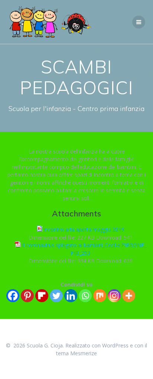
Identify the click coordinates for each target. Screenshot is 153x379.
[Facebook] (12, 295)
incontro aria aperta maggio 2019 (84, 229)
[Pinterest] (27, 295)
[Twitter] (56, 295)
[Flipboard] (41, 295)
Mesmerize (83, 353)
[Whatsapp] (85, 295)
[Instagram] (114, 295)
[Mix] (99, 295)
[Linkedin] (70, 295)
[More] (128, 295)
